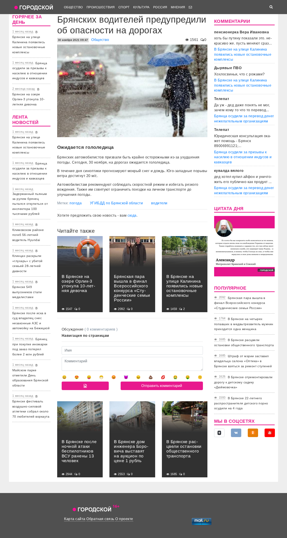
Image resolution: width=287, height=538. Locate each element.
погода (76, 203)
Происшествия (101, 7)
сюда (132, 215)
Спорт (124, 7)
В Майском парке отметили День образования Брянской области (30, 375)
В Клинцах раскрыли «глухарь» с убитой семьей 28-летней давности (27, 261)
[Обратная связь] (190, 7)
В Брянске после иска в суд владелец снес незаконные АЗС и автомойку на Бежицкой (31, 318)
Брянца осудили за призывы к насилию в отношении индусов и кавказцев (243, 157)
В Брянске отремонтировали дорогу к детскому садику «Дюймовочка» (243, 382)
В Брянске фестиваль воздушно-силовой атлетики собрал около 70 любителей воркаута (30, 406)
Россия (160, 7)
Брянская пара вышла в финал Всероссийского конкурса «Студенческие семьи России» (239, 303)
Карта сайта (74, 519)
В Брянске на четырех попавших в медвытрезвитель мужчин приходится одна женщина (243, 324)
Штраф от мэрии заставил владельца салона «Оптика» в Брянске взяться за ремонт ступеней (243, 361)
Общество (73, 7)
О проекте (124, 519)
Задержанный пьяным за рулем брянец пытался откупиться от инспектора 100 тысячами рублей (30, 204)
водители (159, 203)
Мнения (178, 7)
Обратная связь (100, 519)
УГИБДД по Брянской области (116, 203)
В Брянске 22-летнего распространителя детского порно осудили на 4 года (241, 403)
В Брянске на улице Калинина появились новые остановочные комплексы (28, 42)
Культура (141, 7)
